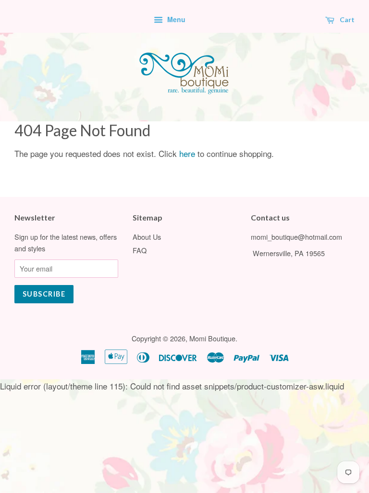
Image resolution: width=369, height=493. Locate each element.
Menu (175, 19)
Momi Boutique (212, 338)
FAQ (140, 250)
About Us (147, 237)
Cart (346, 19)
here (187, 153)
